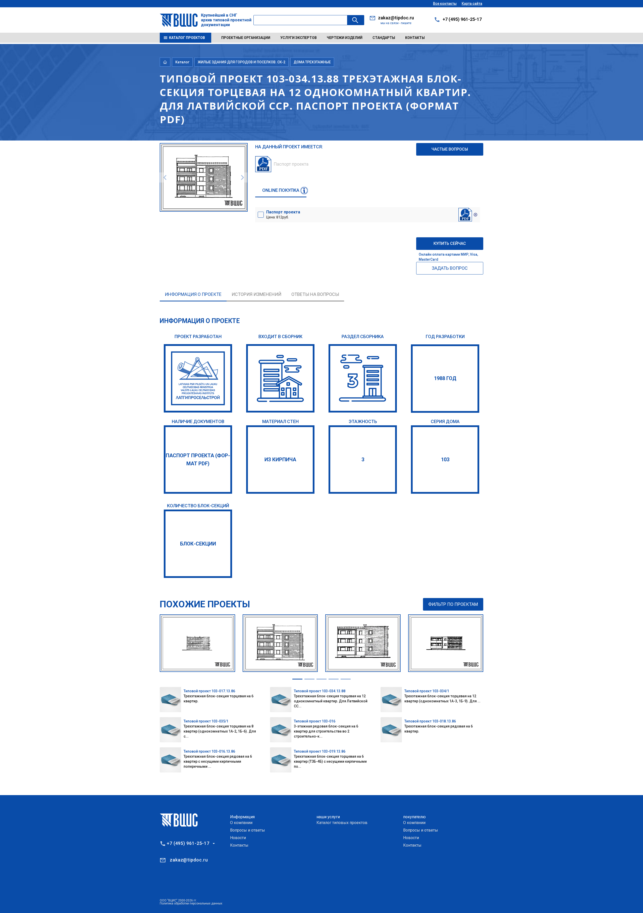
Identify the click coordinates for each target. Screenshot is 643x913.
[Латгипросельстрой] (198, 378)
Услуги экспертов (298, 37)
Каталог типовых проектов (341, 822)
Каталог (182, 62)
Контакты (415, 37)
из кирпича (280, 459)
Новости (238, 837)
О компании (241, 822)
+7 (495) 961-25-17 (462, 19)
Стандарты (383, 37)
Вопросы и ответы (247, 830)
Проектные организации (245, 37)
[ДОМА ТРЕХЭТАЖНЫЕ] (363, 378)
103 (445, 459)
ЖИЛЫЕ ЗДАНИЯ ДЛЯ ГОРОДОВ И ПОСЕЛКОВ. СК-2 (241, 62)
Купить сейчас (450, 243)
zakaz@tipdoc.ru (396, 17)
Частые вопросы (450, 149)
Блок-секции (198, 544)
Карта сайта (472, 4)
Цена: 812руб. (283, 214)
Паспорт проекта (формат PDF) (198, 459)
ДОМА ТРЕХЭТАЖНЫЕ (312, 62)
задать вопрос (450, 268)
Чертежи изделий (344, 37)
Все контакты (445, 4)
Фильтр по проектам (453, 604)
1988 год (445, 378)
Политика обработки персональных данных (191, 903)
